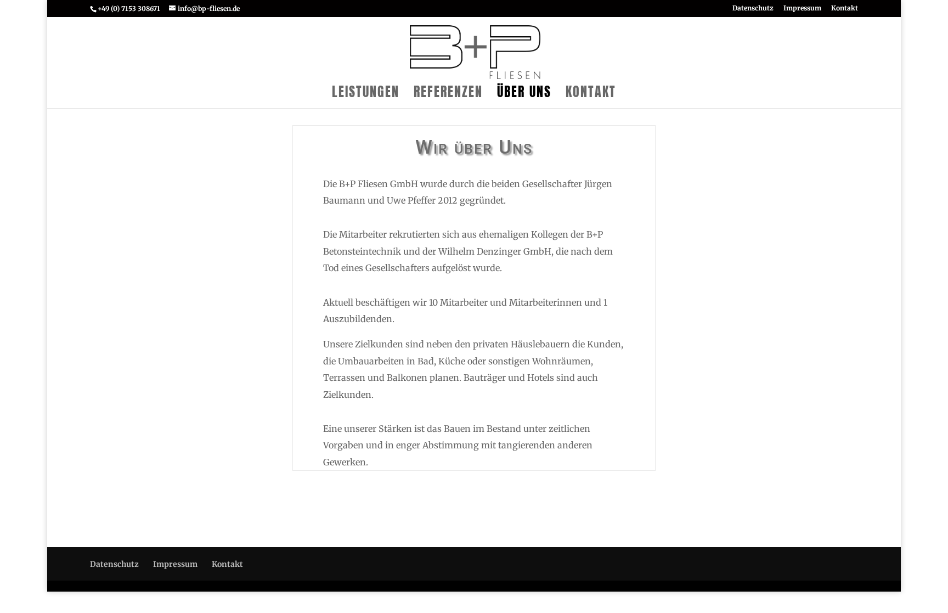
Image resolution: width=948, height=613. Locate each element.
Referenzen (448, 95)
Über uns (524, 95)
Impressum (802, 8)
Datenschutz (753, 8)
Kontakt (844, 8)
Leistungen (365, 95)
